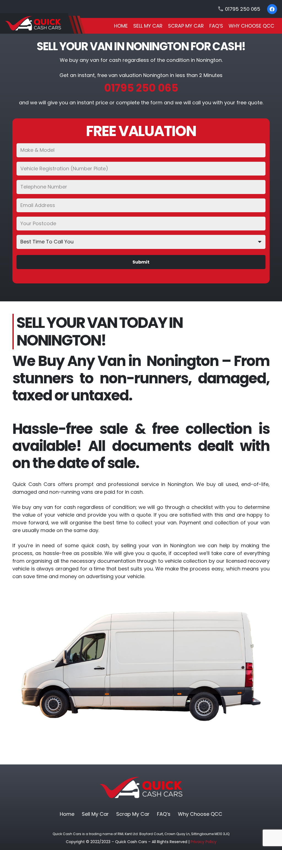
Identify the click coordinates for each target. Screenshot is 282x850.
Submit (141, 262)
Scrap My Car (133, 814)
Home (67, 814)
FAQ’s (163, 814)
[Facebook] (272, 9)
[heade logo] (42, 23)
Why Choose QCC (200, 814)
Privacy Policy (203, 841)
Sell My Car (95, 814)
